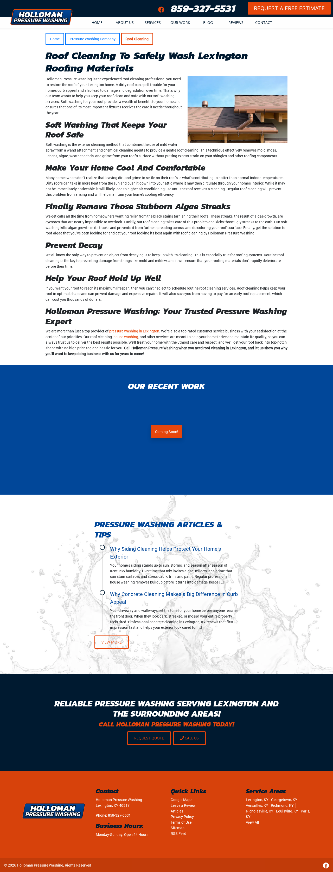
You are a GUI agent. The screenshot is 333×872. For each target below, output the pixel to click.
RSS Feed (178, 833)
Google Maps (181, 799)
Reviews (236, 22)
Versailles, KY (257, 805)
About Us (125, 22)
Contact (263, 22)
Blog (208, 22)
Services (153, 22)
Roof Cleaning (137, 38)
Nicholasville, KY (259, 811)
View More (111, 642)
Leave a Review (183, 805)
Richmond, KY (282, 805)
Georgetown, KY (284, 799)
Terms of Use (181, 822)
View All (252, 822)
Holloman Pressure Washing (40, 865)
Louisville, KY (287, 811)
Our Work (180, 22)
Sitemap (177, 827)
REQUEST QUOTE (149, 738)
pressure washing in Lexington (134, 331)
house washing (125, 336)
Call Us (191, 738)
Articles (177, 811)
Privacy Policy (182, 816)
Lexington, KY (257, 799)
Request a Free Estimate (289, 8)
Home (97, 22)
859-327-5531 (203, 8)
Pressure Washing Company (93, 38)
